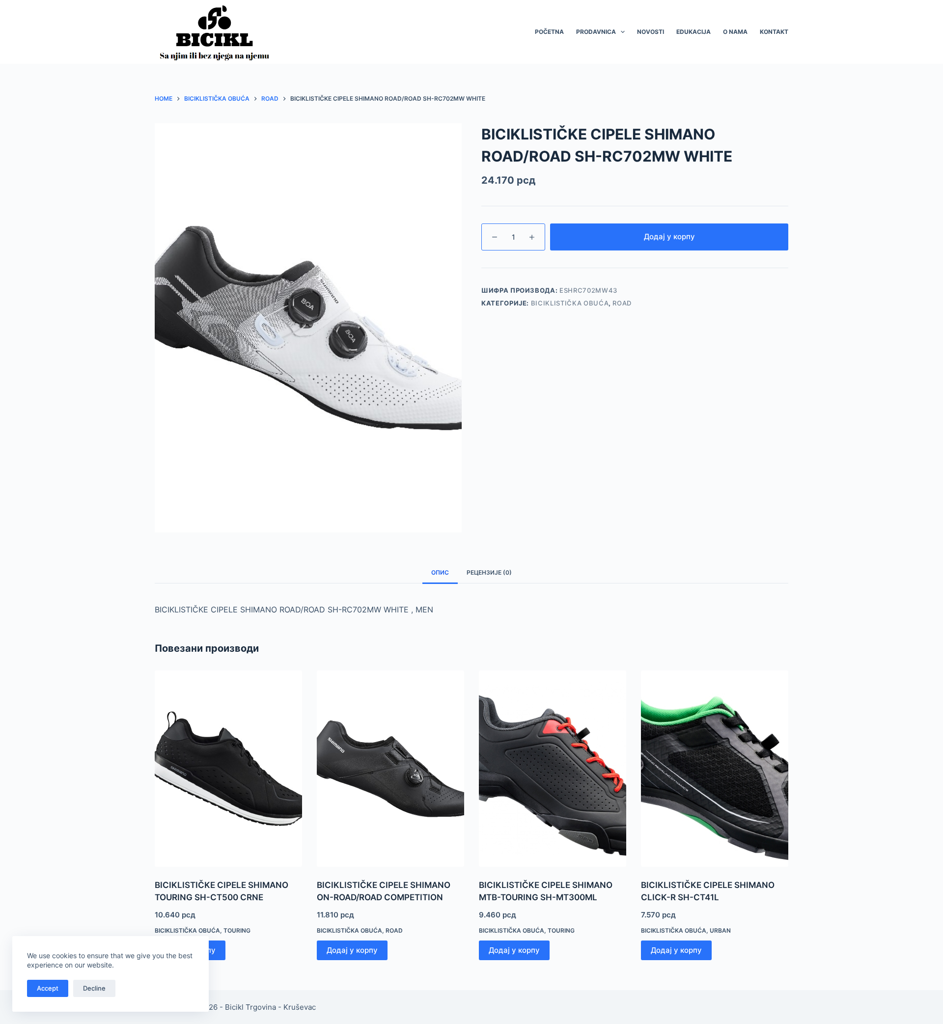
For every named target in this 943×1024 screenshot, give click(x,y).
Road (622, 303)
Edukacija (693, 31)
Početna (549, 31)
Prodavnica (596, 31)
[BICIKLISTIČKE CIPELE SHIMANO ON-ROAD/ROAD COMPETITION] (390, 768)
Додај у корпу (669, 236)
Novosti (650, 31)
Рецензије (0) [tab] (489, 572)
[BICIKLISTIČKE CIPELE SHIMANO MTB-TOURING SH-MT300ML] (552, 768)
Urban (720, 930)
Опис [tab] (440, 572)
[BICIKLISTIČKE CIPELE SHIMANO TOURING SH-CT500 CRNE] (228, 768)
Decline (94, 988)
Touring (236, 930)
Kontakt (774, 31)
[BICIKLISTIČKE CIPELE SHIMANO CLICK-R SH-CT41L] (714, 768)
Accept (47, 988)
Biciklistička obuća (570, 303)
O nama (735, 31)
